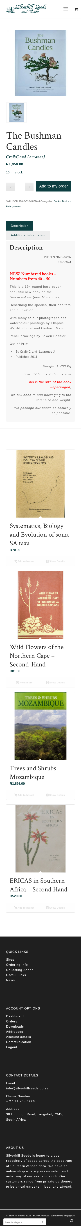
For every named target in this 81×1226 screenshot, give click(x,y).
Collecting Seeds (20, 970)
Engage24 (69, 1215)
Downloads (15, 1026)
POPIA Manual (41, 1215)
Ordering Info (17, 964)
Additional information (28, 235)
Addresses (14, 1031)
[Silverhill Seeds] (33, 9)
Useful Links (16, 975)
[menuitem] (67, 9)
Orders (11, 1021)
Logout (11, 1047)
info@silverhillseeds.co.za (27, 1088)
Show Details (57, 561)
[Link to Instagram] (71, 1221)
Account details (18, 1037)
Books (57, 201)
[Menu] (65, 9)
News (10, 980)
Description (20, 225)
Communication (18, 1042)
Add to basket (25, 561)
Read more (25, 682)
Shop (10, 959)
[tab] (19, 226)
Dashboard (15, 1016)
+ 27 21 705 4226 (20, 1101)
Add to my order (53, 186)
